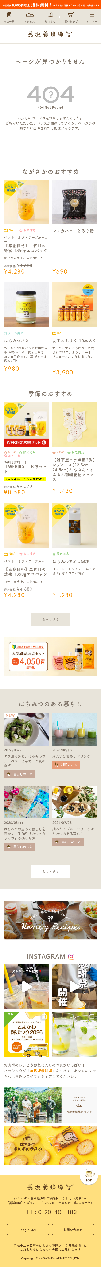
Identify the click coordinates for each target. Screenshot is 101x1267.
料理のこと (69, 764)
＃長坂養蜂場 (41, 1070)
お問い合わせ (73, 1229)
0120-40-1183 (57, 1212)
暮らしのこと (23, 774)
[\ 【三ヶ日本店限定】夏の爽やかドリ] (26, 986)
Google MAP (28, 1229)
